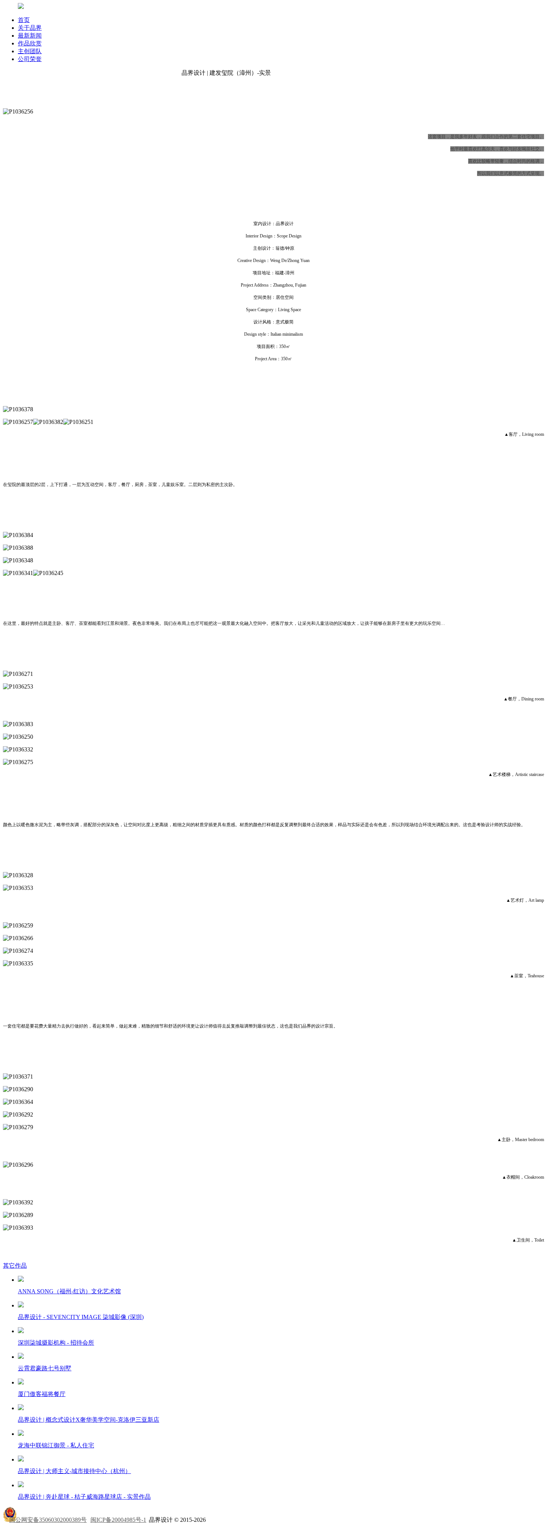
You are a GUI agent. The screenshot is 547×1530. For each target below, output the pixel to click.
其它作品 (15, 1265)
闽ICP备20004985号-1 (118, 1520)
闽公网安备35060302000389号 (48, 1520)
